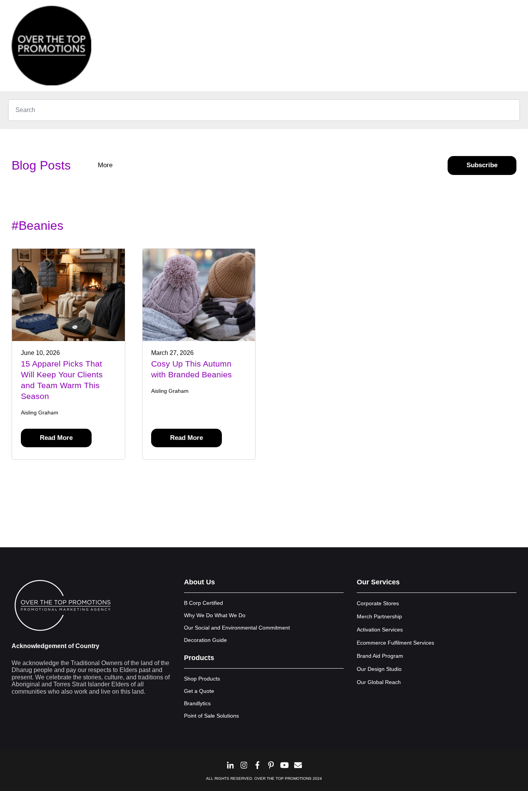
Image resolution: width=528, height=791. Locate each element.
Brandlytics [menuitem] (197, 703)
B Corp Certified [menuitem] (203, 603)
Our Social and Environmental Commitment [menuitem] (237, 628)
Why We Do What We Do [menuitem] (214, 615)
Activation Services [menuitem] (380, 629)
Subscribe (482, 165)
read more (56, 437)
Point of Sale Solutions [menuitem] (211, 716)
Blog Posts (41, 165)
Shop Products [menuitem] (202, 679)
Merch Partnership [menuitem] (379, 616)
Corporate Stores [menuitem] (378, 603)
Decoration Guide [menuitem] (205, 640)
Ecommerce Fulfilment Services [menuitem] (395, 643)
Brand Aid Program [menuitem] (380, 656)
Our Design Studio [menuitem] (379, 669)
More (106, 165)
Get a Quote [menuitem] (199, 691)
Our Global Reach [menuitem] (379, 682)
